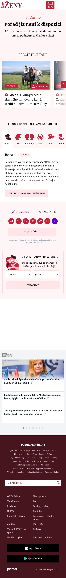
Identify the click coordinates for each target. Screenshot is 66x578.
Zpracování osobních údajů (43, 518)
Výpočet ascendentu (44, 468)
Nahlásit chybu (14, 537)
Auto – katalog (51, 457)
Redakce (37, 529)
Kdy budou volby (17, 457)
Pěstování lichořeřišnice (23, 468)
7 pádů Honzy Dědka (20, 461)
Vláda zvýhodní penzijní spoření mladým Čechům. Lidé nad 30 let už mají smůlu (32, 381)
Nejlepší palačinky (35, 472)
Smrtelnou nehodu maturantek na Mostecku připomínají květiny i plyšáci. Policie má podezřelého (32, 397)
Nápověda (38, 524)
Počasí (49, 454)
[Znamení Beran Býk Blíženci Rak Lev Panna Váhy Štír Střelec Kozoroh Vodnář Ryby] (19, 274)
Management (39, 496)
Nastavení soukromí (43, 537)
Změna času (32, 454)
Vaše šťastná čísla (47, 212)
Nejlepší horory (49, 450)
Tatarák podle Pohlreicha (27, 465)
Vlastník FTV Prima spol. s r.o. (16, 531)
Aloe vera (45, 465)
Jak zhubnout (16, 450)
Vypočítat (33, 285)
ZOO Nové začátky (34, 457)
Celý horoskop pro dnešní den (26, 193)
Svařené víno (48, 461)
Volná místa (13, 501)
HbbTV (10, 511)
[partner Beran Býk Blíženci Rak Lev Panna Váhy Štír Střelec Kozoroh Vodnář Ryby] (46, 274)
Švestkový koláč (52, 472)
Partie (41, 454)
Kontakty (37, 511)
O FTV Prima (13, 496)
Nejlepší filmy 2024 (32, 450)
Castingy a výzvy (41, 506)
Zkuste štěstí (32, 231)
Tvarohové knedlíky (16, 472)
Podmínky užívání (16, 516)
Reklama (11, 506)
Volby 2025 (36, 461)
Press (35, 501)
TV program (19, 454)
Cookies (11, 524)
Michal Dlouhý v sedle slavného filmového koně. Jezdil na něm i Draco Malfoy (26, 99)
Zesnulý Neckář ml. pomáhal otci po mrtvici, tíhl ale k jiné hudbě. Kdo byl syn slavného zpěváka (33, 412)
